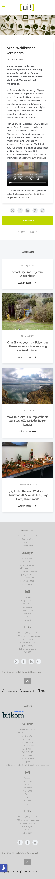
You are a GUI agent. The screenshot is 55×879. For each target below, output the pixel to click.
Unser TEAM (27, 610)
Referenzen (28, 530)
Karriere (27, 613)
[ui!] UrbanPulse (27, 558)
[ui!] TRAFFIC (27, 749)
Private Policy (30, 871)
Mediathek (27, 604)
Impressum (11, 690)
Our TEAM (27, 791)
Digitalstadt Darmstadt (27, 536)
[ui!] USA (27, 652)
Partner (27, 706)
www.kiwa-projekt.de (36, 157)
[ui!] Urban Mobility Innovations (27, 636)
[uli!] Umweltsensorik (27, 565)
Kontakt (27, 620)
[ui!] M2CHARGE (27, 758)
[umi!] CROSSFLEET (27, 578)
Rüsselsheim (27, 545)
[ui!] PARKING (27, 752)
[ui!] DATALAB (27, 742)
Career (27, 794)
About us (27, 778)
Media (27, 784)
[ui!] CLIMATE (27, 755)
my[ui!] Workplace (27, 729)
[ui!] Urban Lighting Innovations (27, 632)
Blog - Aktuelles (27, 600)
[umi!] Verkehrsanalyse (27, 571)
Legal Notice (12, 871)
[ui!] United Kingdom (27, 649)
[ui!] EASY (27, 762)
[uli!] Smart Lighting (27, 568)
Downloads (27, 607)
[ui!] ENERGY (27, 584)
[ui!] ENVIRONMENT (27, 745)
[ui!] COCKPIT (27, 561)
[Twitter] (12, 210)
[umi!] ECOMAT (27, 574)
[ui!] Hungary (27, 645)
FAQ (27, 616)
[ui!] (27, 772)
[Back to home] (27, 7)
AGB (43, 690)
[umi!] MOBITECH (27, 581)
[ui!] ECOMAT (27, 639)
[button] (3, 7)
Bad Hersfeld (27, 539)
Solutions (27, 724)
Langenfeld (27, 542)
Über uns (27, 597)
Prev (22, 231)
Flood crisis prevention (27, 733)
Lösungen (27, 553)
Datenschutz (29, 690)
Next (32, 231)
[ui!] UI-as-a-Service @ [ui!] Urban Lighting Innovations (27, 765)
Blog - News (27, 781)
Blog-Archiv (29, 220)
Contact (27, 800)
